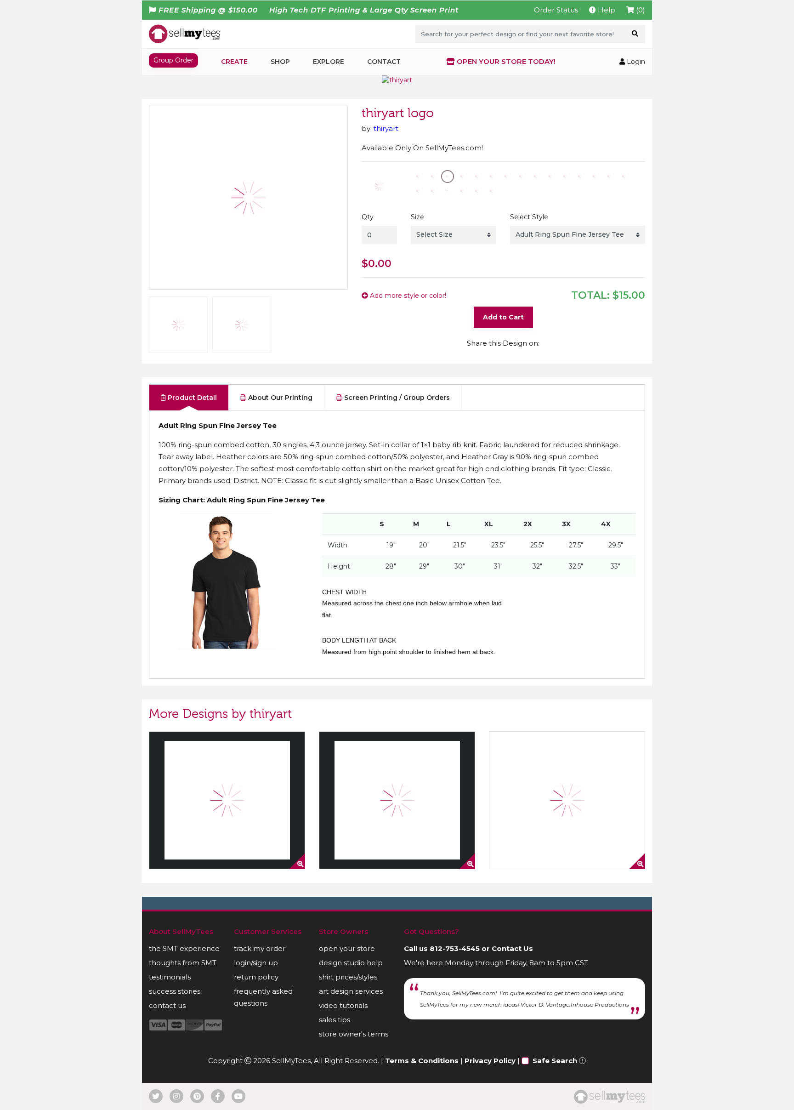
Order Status (556, 10)
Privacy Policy (490, 1060)
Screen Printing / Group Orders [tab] (396, 397)
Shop (280, 61)
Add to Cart (503, 317)
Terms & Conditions (422, 1060)
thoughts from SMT (182, 962)
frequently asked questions (263, 997)
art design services (351, 991)
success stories (174, 991)
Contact (384, 61)
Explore (328, 61)
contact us (167, 1005)
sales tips (334, 1019)
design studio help (351, 962)
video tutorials (343, 1005)
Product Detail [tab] (191, 397)
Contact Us (512, 948)
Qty (368, 217)
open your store (347, 948)
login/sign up (256, 962)
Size (417, 217)
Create (234, 61)
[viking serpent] (397, 800)
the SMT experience (184, 948)
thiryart (386, 128)
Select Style (529, 217)
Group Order (173, 60)
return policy (256, 977)
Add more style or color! (407, 295)
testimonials (170, 977)
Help (605, 10)
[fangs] (567, 800)
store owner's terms (353, 1034)
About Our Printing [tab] (279, 397)
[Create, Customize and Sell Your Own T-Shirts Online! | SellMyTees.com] (184, 33)
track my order (259, 948)
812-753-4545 (455, 948)
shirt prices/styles (348, 977)
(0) (639, 10)
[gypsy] (227, 800)
